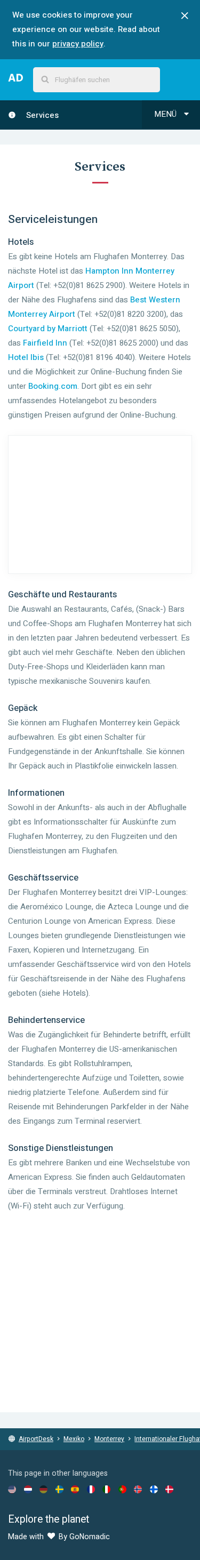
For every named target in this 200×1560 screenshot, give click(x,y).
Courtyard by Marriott (47, 328)
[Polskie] (122, 1489)
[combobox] (96, 79)
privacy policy (77, 44)
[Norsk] (138, 1489)
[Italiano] (106, 1489)
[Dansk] (169, 1489)
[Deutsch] (43, 1489)
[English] (12, 1489)
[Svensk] (59, 1489)
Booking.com (52, 386)
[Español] (75, 1489)
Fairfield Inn (45, 343)
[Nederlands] (28, 1489)
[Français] (91, 1489)
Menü (166, 114)
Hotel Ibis (26, 357)
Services (41, 115)
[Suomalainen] (154, 1489)
